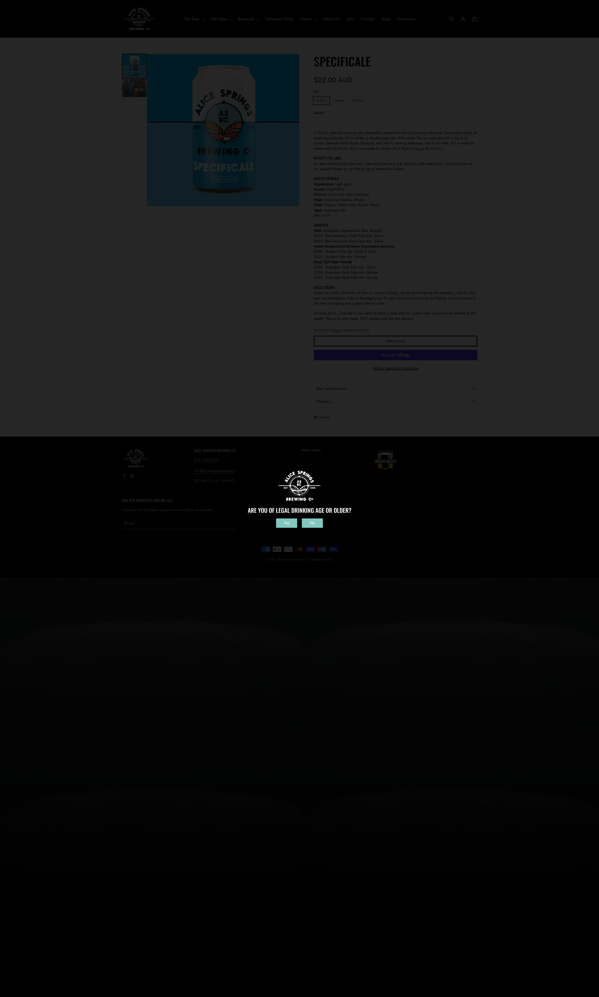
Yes (286, 523)
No (312, 523)
